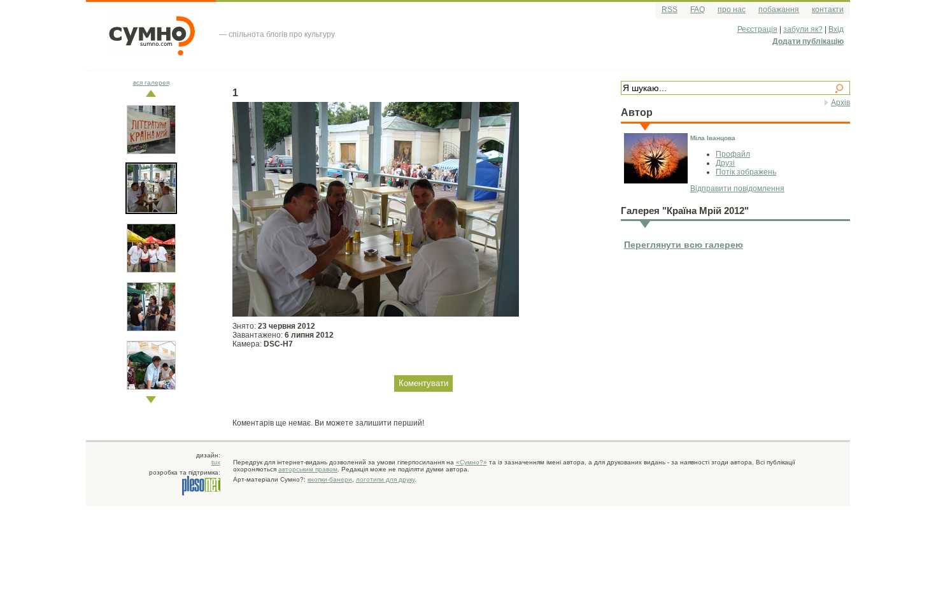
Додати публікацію (808, 41)
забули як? (803, 29)
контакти (828, 9)
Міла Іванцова (712, 137)
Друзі (725, 163)
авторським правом (307, 469)
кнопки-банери (330, 479)
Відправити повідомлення (737, 188)
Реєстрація (757, 29)
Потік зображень (746, 172)
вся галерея (151, 82)
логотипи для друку (385, 479)
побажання (778, 9)
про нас (732, 9)
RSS (669, 9)
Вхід (836, 29)
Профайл (733, 154)
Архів (840, 102)
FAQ (697, 9)
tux (215, 462)
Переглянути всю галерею (683, 245)
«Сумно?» (471, 462)
